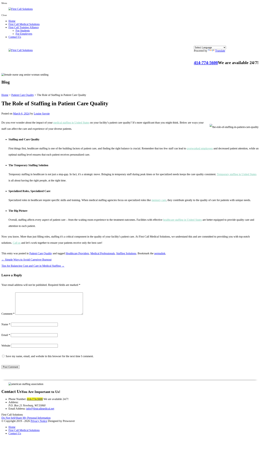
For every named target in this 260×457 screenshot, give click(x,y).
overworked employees (200, 148)
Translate (220, 50)
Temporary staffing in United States (236, 174)
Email (5, 334)
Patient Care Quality (40, 253)
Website (5, 345)
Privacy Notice (39, 420)
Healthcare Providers (77, 253)
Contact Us (14, 36)
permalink (159, 253)
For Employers (24, 33)
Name (5, 324)
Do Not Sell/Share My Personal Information (26, 417)
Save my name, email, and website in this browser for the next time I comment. (50, 356)
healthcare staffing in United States (182, 219)
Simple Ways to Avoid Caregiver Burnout (26, 259)
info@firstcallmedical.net (40, 408)
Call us (17, 242)
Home (11, 20)
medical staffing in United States (71, 122)
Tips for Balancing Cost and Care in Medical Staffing (32, 265)
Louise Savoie (42, 113)
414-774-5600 (206, 62)
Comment (8, 313)
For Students (23, 30)
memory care (159, 200)
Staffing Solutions (126, 253)
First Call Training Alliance (23, 27)
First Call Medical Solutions (24, 24)
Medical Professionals (102, 253)
